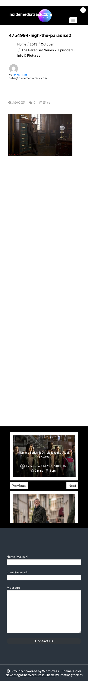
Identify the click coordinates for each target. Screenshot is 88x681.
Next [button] (72, 485)
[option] (44, 456)
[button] (73, 20)
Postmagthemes (71, 675)
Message (13, 587)
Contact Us (44, 641)
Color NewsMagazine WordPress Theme (44, 673)
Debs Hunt (20, 75)
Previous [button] (19, 485)
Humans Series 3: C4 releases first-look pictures (44, 454)
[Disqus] (44, 260)
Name (17, 557)
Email (17, 572)
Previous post (25, 193)
